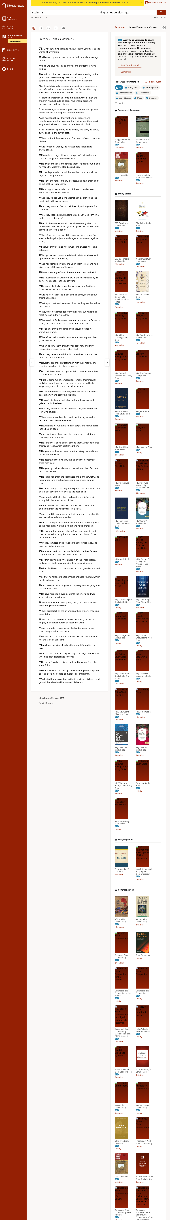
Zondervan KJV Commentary (142, 140)
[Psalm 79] (107, 362)
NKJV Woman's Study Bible (142, 748)
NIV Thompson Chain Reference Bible (122, 523)
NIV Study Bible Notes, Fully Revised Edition (143, 485)
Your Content (150, 27)
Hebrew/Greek (135, 27)
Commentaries (126, 889)
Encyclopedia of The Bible (122, 870)
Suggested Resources (129, 110)
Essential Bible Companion (142, 992)
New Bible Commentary (120, 1106)
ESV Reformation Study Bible (122, 260)
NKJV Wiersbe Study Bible (121, 748)
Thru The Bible (121, 175)
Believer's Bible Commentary (121, 956)
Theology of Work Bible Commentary (144, 1142)
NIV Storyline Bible (144, 447)
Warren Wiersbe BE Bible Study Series (144, 1177)
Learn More (126, 72)
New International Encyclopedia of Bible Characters (144, 871)
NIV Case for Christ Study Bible (144, 336)
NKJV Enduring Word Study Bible (143, 601)
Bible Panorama (143, 955)
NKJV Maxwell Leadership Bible (143, 674)
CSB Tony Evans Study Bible (122, 224)
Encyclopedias (125, 839)
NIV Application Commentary (143, 1106)
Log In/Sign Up (157, 2)
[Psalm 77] (31, 362)
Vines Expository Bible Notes (122, 822)
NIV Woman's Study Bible (142, 522)
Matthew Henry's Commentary (143, 1070)
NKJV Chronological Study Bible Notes (123, 601)
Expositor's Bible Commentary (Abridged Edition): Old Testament (123, 1033)
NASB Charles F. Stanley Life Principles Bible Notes (122, 298)
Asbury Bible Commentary (141, 920)
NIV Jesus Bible (142, 411)
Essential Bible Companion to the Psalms (123, 993)
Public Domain (46, 703)
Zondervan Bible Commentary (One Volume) (123, 1212)
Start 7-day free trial (130, 65)
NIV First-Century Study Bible (143, 374)
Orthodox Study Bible (143, 784)
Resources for (127, 82)
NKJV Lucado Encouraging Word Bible (144, 637)
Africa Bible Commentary (120, 920)
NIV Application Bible (143, 295)
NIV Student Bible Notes (123, 484)
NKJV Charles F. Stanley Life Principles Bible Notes (143, 563)
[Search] (161, 12)
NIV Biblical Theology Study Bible (121, 337)
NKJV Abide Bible (122, 559)
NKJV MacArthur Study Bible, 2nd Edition (122, 676)
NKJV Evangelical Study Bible (122, 636)
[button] (155, 3)
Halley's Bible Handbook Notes (143, 1030)
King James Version (49, 698)
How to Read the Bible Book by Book (144, 176)
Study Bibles (124, 193)
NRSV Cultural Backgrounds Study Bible (123, 785)
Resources (120, 27)
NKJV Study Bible (143, 712)
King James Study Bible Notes (122, 140)
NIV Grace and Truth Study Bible (122, 412)
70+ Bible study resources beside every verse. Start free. (87, 2)
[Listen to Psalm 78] (63, 28)
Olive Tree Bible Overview (122, 1142)
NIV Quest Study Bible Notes (122, 448)
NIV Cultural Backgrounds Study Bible (123, 375)
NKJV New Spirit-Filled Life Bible (122, 713)
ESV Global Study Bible (143, 224)
